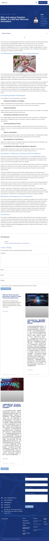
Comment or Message (30, 493)
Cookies (45, 524)
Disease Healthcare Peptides (37, 530)
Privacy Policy (45, 519)
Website (2, 280)
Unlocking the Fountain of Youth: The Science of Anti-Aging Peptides (26, 156)
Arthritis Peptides (37, 524)
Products (35, 518)
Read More (5, 311)
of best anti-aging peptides (13, 98)
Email (26, 482)
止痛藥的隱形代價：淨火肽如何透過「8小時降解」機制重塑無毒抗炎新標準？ (12, 406)
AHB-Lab (27, 224)
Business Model (26, 523)
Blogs (24, 530)
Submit (29, 506)
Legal (45, 521)
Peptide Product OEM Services (26, 528)
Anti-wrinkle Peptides (36, 527)
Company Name (29, 488)
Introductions (25, 520)
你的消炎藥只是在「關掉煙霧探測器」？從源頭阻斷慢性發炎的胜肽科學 (36, 321)
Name (27, 476)
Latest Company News (26, 534)
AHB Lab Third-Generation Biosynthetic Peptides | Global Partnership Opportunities (12, 296)
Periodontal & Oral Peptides (37, 521)
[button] (36, 2)
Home (24, 518)
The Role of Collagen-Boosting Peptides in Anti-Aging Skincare (17, 243)
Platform (24, 525)
